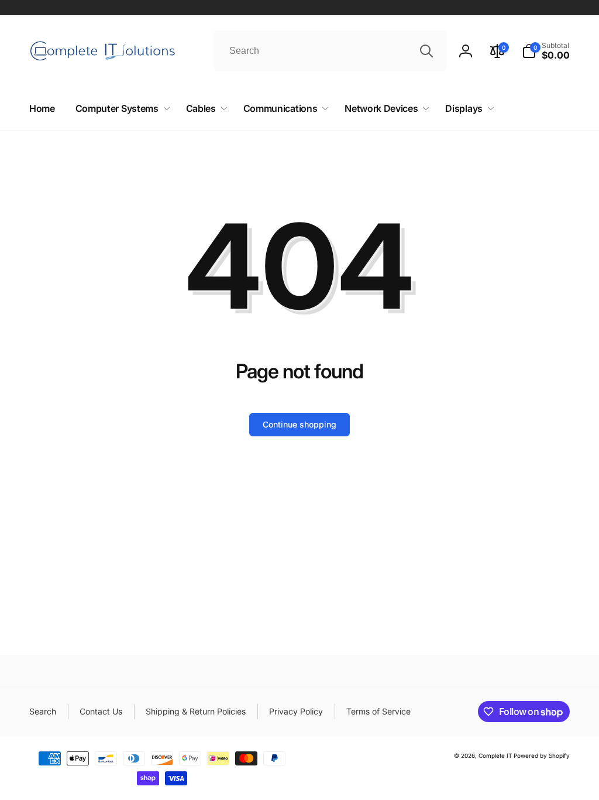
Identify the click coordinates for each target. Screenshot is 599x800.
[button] (546, 51)
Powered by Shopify (542, 755)
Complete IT (495, 755)
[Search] (426, 51)
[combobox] (330, 50)
